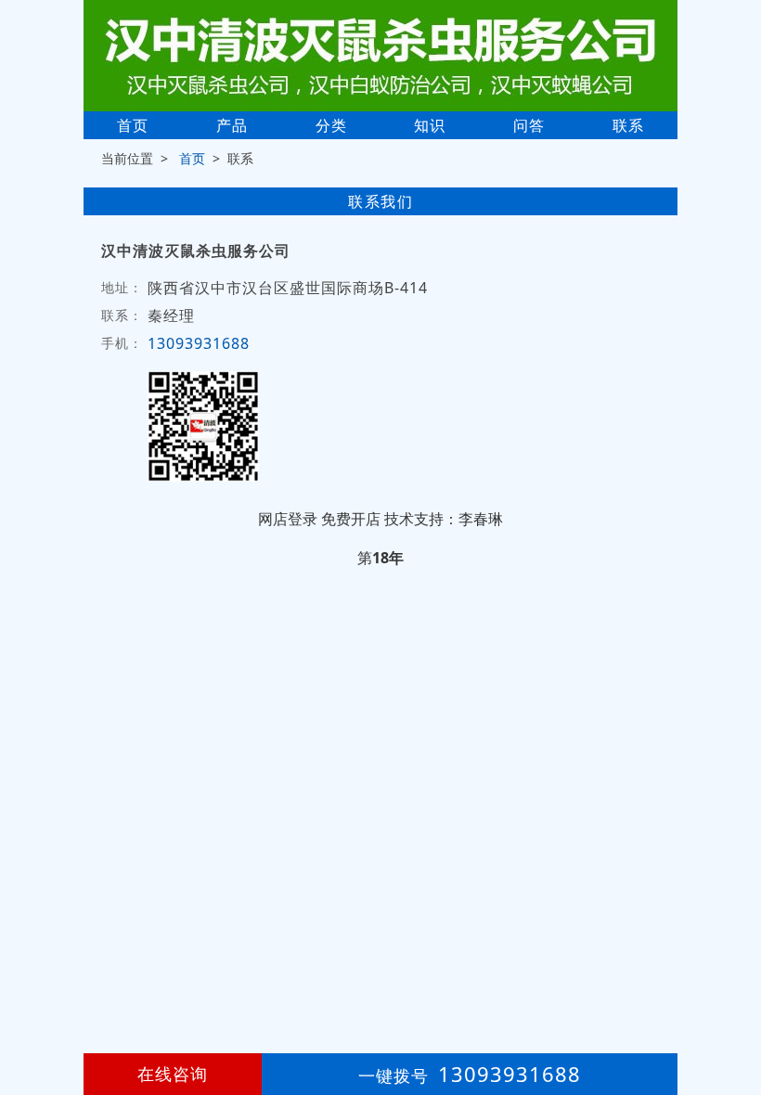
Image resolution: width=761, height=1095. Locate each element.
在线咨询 (172, 1074)
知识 (429, 125)
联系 (628, 125)
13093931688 (199, 343)
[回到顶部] (737, 1024)
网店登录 (287, 519)
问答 (529, 125)
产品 (232, 125)
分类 (331, 125)
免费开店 (350, 519)
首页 (132, 125)
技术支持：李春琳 (443, 519)
